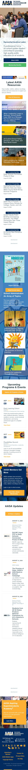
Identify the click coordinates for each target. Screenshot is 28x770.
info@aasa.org (21, 741)
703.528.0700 (21, 739)
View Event (7, 425)
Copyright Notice (8, 759)
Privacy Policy (20, 756)
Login (5, 487)
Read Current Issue (14, 290)
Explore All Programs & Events (14, 392)
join (9, 487)
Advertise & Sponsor (7, 753)
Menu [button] (22, 3)
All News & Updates (14, 514)
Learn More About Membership (14, 493)
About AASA (15, 60)
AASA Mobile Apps (8, 757)
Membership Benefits (15, 65)
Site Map (20, 759)
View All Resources (14, 97)
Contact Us (20, 753)
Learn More (9, 721)
